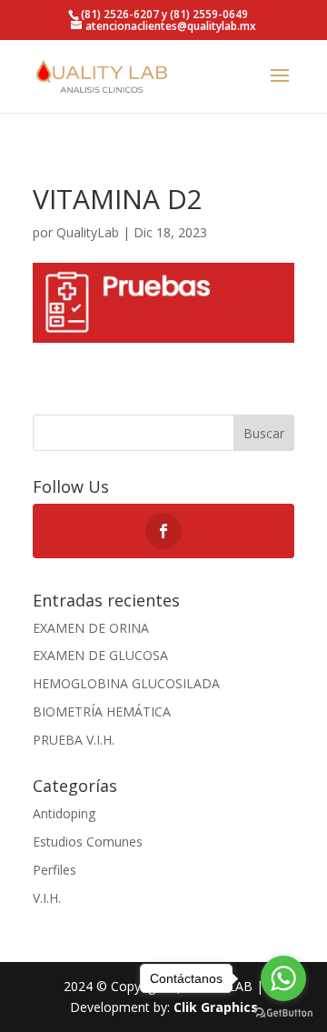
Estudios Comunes (88, 841)
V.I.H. (47, 898)
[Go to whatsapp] (283, 978)
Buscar (263, 433)
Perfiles (54, 869)
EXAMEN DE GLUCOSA (100, 655)
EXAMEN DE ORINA (91, 627)
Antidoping (64, 813)
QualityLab (87, 232)
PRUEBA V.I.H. (73, 739)
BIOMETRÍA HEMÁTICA (102, 711)
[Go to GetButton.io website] (283, 1013)
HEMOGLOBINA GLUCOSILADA (126, 683)
